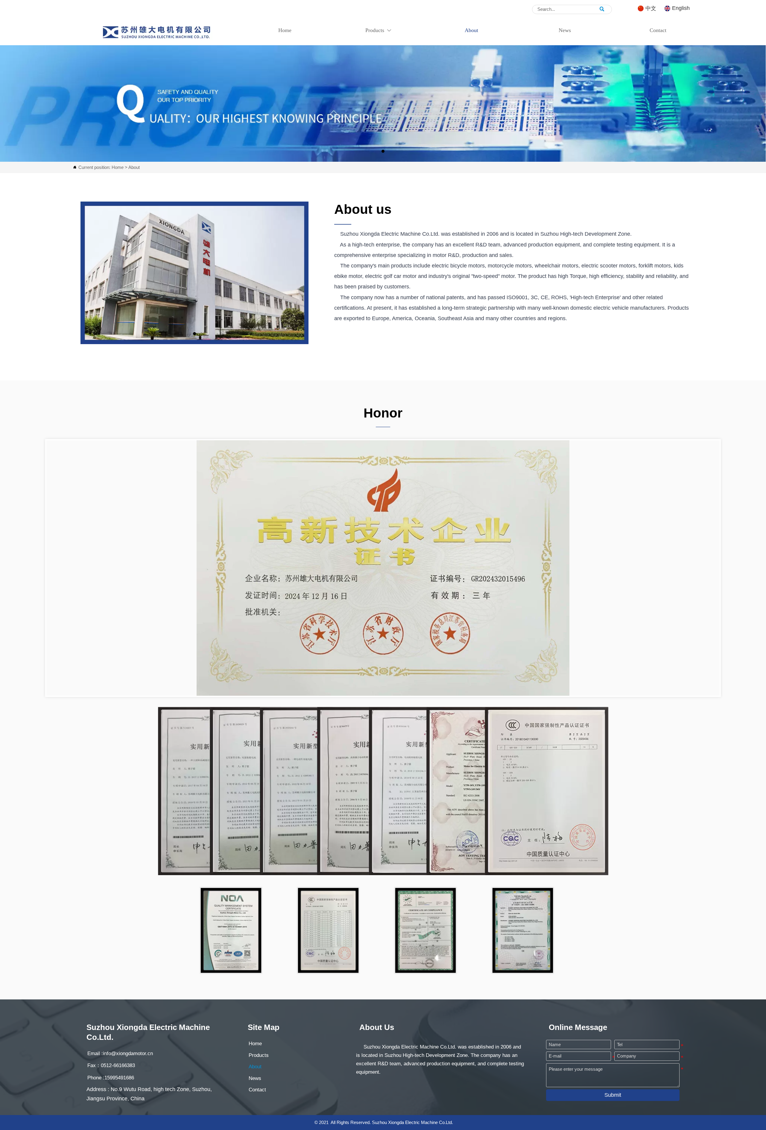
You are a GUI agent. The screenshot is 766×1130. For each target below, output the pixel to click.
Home (118, 167)
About (134, 167)
